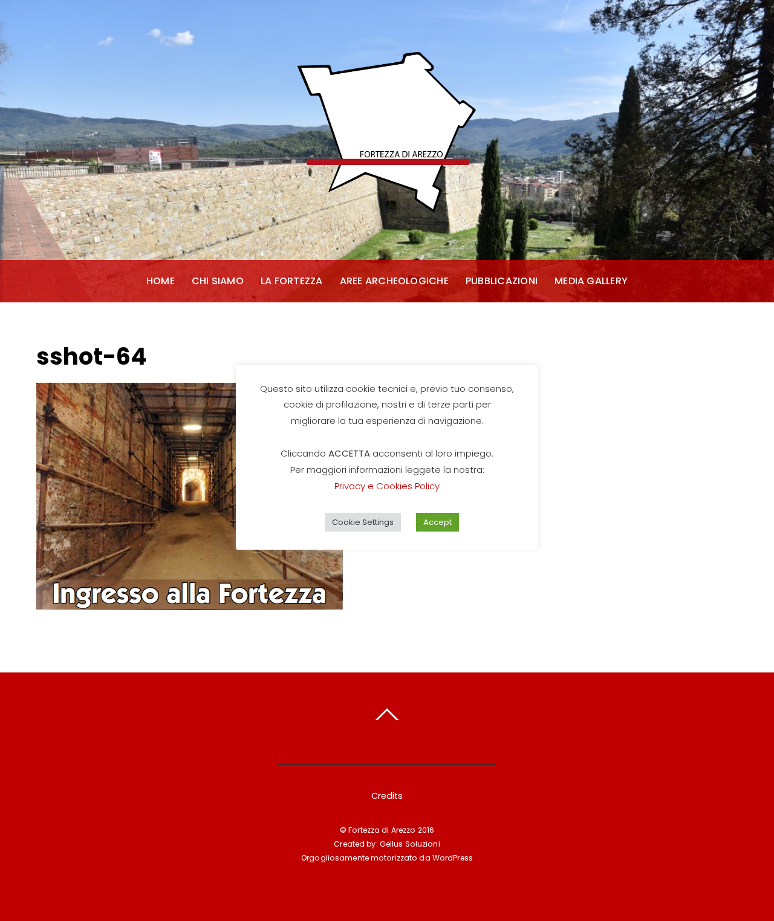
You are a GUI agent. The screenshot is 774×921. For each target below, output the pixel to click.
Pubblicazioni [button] (502, 281)
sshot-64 (91, 356)
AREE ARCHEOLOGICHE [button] (394, 281)
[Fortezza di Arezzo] (387, 212)
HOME (160, 281)
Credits (387, 796)
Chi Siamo (218, 281)
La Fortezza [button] (292, 281)
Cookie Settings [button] (363, 522)
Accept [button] (437, 522)
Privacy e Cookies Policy (387, 486)
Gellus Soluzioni (410, 844)
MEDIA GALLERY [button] (591, 281)
